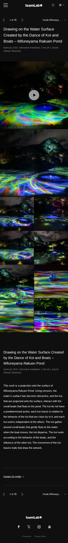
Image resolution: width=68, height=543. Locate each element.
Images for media (12, 476)
